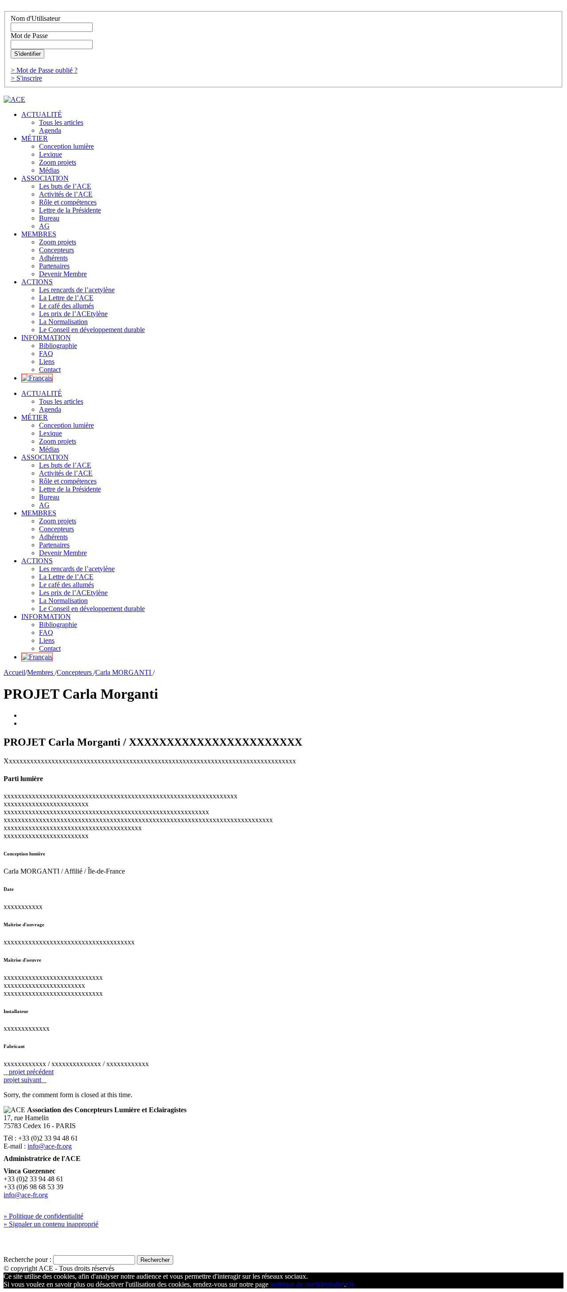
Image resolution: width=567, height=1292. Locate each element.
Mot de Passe (29, 35)
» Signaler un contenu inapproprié (51, 1224)
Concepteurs (75, 672)
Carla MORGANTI (124, 672)
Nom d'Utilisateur (35, 18)
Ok (350, 1284)
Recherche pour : (27, 1259)
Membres (41, 672)
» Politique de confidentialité (43, 1216)
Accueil (14, 672)
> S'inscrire (26, 78)
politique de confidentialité (307, 1284)
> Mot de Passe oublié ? (44, 70)
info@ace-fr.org (49, 1146)
